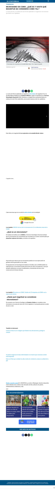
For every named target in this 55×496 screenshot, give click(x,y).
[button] (23, 91)
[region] (27, 25)
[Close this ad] (54, 488)
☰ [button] (48, 1)
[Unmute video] (27, 116)
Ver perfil (44, 68)
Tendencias (10, 4)
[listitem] (13, 416)
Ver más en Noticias (27, 429)
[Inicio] (12, 1)
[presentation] (46, 406)
